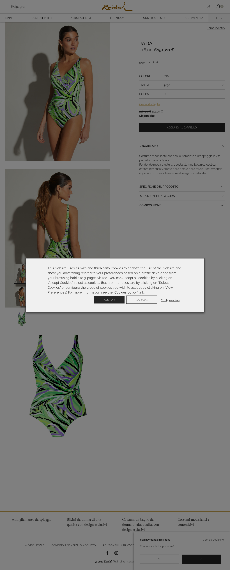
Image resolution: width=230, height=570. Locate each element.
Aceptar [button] (109, 299)
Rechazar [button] (141, 299)
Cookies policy (125, 292)
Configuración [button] (170, 300)
